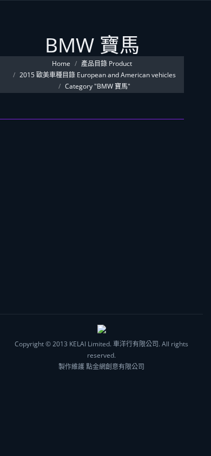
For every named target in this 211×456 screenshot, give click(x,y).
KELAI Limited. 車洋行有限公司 (114, 343)
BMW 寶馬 (56, 193)
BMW (26, 164)
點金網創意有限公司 (115, 366)
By (60, 204)
